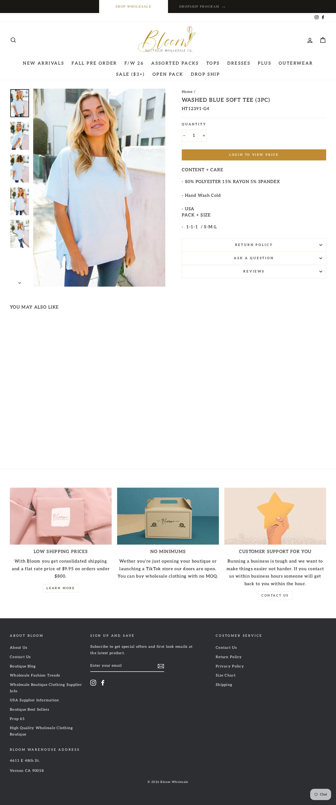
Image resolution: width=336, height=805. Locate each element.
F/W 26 (134, 63)
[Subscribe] (161, 666)
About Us (18, 648)
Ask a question (254, 258)
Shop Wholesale (134, 6)
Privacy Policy (230, 666)
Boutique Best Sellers (29, 709)
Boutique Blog (23, 666)
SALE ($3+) (130, 74)
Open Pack (168, 74)
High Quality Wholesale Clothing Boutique (41, 731)
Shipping (224, 685)
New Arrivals (43, 63)
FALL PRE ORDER (94, 63)
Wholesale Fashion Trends (35, 675)
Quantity (194, 124)
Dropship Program (202, 6)
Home (187, 92)
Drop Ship (205, 74)
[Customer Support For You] (275, 516)
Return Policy (254, 245)
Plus (264, 63)
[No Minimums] (168, 516)
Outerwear (296, 63)
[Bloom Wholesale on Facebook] (103, 682)
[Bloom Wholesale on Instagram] (93, 682)
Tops (213, 63)
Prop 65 (17, 719)
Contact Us (275, 595)
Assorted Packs (175, 63)
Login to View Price (253, 155)
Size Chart (226, 675)
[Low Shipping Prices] (61, 516)
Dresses (239, 63)
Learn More (60, 588)
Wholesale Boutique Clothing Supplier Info (46, 688)
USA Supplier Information (34, 700)
